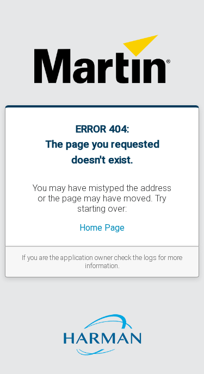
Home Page (102, 228)
